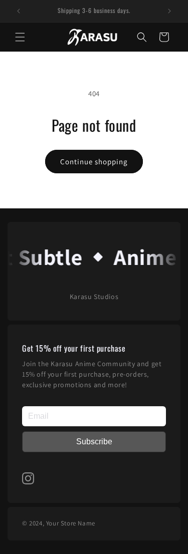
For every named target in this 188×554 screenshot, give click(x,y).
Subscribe (94, 441)
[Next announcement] (169, 11)
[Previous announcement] (19, 11)
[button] (20, 37)
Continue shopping (94, 161)
